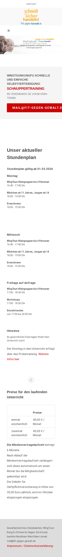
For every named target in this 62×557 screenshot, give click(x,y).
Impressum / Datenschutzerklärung (30, 546)
